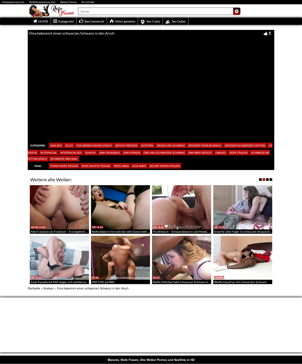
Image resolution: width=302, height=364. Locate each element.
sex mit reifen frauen (165, 166)
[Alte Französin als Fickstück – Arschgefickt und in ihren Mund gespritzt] (59, 207)
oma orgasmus (109, 152)
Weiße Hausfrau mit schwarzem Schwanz (240, 282)
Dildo (69, 145)
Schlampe (139, 166)
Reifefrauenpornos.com (42, 1)
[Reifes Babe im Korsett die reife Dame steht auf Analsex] (120, 207)
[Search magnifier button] (236, 11)
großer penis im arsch (204, 145)
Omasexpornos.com (13, 1)
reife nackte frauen (96, 166)
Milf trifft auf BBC (103, 282)
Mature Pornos (68, 1)
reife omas (121, 166)
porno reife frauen (64, 166)
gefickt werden (126, 145)
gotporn (147, 145)
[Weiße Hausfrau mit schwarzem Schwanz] (242, 258)
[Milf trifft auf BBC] (120, 258)
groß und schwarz (171, 145)
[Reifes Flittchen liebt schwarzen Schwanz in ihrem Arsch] (181, 258)
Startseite (34, 288)
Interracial (48, 152)
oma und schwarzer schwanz (164, 152)
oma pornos (131, 152)
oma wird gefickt (200, 152)
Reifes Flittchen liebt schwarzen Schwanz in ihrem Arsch (189, 282)
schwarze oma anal (64, 158)
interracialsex (71, 152)
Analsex (56, 145)
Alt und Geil (87, 1)
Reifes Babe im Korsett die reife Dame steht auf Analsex (127, 231)
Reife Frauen (238, 152)
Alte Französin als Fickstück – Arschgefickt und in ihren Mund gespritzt (76, 231)
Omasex (221, 152)
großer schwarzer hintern (245, 145)
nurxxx (90, 152)
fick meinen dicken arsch (94, 145)
